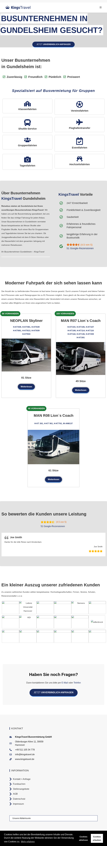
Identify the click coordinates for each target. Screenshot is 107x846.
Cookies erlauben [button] (97, 838)
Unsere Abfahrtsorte (21, 818)
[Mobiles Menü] (101, 7)
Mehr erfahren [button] (28, 841)
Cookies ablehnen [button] (83, 838)
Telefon (77, 683)
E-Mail (65, 683)
